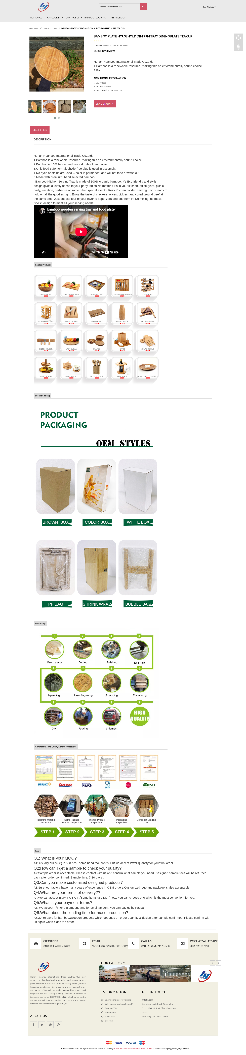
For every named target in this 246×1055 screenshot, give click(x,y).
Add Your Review (120, 45)
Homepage (36, 17)
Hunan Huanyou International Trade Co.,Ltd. (133, 1048)
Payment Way (111, 1008)
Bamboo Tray (50, 28)
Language (209, 7)
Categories (54, 17)
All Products (119, 17)
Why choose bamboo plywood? (119, 1004)
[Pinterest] (50, 1024)
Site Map (109, 1020)
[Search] (143, 6)
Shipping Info (110, 1012)
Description (40, 130)
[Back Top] (238, 47)
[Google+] (58, 1024)
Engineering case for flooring (118, 1000)
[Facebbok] (33, 1024)
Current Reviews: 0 (102, 45)
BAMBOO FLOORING (95, 17)
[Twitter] (41, 1024)
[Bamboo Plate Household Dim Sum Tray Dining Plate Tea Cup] (35, 106)
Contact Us (72, 17)
